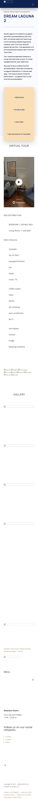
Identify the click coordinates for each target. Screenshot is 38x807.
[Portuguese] (23, 370)
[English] (14, 370)
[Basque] (14, 375)
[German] (20, 372)
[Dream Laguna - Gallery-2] (19, 446)
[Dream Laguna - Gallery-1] (19, 485)
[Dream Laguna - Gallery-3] (19, 407)
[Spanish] (7, 370)
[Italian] (14, 372)
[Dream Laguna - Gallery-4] (19, 524)
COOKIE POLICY (9, 795)
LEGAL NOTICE (26, 792)
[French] (7, 372)
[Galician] (7, 375)
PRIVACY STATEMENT (11, 792)
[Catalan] (27, 372)
